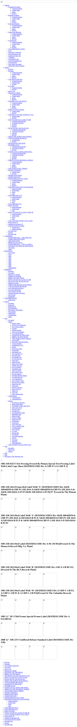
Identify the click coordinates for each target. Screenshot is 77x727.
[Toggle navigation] (1, 460)
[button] (7, 5)
